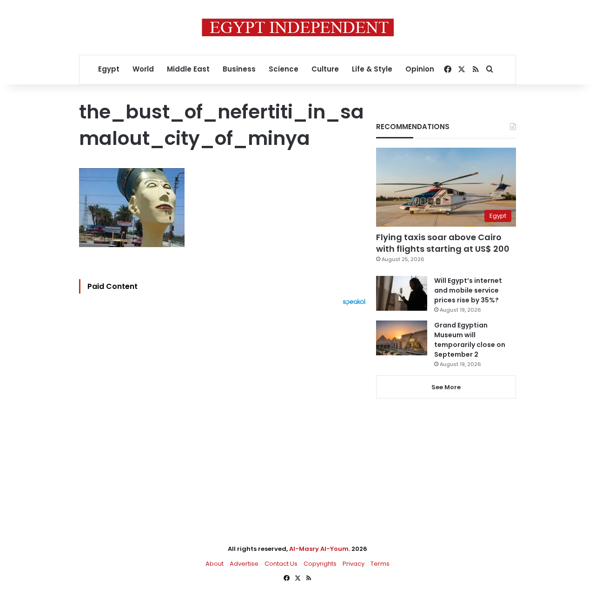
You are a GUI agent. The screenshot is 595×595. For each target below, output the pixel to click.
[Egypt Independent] (298, 27)
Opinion (419, 69)
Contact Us (281, 563)
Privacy (353, 563)
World (143, 69)
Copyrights (320, 563)
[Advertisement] (224, 407)
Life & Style (372, 69)
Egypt (108, 69)
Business (239, 69)
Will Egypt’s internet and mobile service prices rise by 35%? (468, 290)
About (214, 563)
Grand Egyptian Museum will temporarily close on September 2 (469, 339)
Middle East (188, 69)
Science (283, 69)
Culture (325, 69)
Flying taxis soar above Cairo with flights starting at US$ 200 (442, 243)
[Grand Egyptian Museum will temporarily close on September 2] (401, 337)
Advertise (244, 563)
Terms (380, 563)
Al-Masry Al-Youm (319, 548)
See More (446, 387)
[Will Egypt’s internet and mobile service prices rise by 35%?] (401, 293)
